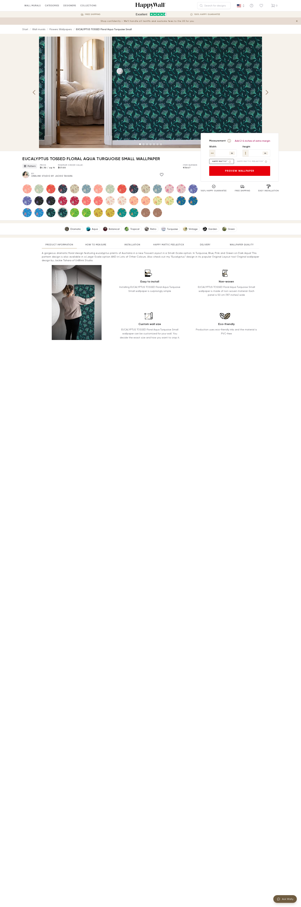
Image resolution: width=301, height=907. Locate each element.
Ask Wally (287, 899)
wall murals (32, 5)
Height (246, 146)
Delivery (205, 244)
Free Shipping (93, 14)
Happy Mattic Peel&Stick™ (250, 161)
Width (212, 146)
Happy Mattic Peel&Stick (168, 244)
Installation (132, 244)
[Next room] (266, 92)
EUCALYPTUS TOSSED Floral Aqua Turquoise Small (104, 29)
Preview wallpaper (239, 170)
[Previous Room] (34, 92)
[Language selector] (241, 6)
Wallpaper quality (242, 244)
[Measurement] (229, 141)
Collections (88, 5)
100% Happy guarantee (207, 14)
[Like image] (161, 174)
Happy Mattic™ (219, 161)
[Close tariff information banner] (297, 21)
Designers (69, 5)
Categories (52, 5)
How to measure (95, 244)
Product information (59, 244)
